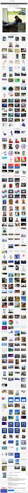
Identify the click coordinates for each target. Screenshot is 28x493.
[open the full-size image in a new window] (14, 32)
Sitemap (6, 490)
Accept (11, 490)
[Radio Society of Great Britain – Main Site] (5, 2)
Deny (17, 490)
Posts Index (3, 490)
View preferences (24, 490)
